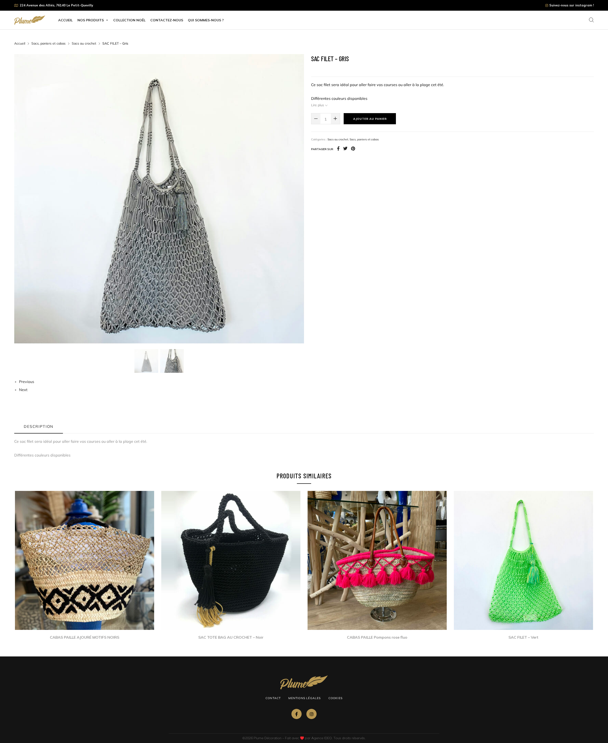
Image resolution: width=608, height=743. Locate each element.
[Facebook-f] (296, 714)
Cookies (335, 698)
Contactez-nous (166, 20)
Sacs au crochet (84, 43)
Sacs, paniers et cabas (48, 43)
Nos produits (90, 20)
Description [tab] (38, 426)
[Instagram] (311, 714)
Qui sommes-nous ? (206, 20)
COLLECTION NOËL (129, 20)
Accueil (65, 20)
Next (23, 389)
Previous (26, 381)
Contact (273, 698)
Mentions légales (304, 698)
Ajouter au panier (370, 118)
